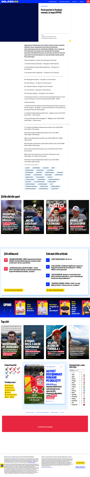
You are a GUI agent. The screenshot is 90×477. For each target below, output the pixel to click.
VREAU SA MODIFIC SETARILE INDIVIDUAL (80, 467)
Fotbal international (64, 1)
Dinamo (73, 379)
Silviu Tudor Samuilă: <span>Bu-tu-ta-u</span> (26, 307)
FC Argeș (74, 381)
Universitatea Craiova (11, 394)
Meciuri (76, 370)
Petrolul (73, 385)
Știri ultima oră (11, 254)
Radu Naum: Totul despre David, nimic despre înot (71, 307)
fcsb (13, 397)
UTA (73, 402)
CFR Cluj (8, 392)
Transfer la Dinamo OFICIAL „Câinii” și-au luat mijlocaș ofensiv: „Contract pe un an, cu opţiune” (56, 217)
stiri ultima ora (9, 385)
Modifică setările (54, 412)
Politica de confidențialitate (42, 412)
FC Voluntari (74, 396)
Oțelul (73, 392)
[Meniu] (88, 1)
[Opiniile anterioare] (4, 311)
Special (81, 1)
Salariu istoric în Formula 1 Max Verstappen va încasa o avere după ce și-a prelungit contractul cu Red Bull (56, 342)
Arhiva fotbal (44, 6)
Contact (62, 412)
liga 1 (7, 397)
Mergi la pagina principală (56, 290)
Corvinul (74, 386)
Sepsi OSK (74, 394)
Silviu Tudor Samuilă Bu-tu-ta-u (65, 260)
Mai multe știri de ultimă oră (14, 290)
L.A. (43, 35)
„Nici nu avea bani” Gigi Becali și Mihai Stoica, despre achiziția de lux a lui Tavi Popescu (33, 217)
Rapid (73, 377)
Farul (73, 389)
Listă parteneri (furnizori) (46, 467)
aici (19, 469)
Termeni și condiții (30, 412)
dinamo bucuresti (10, 390)
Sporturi (74, 1)
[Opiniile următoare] (10, 311)
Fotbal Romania (52, 1)
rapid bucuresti (9, 387)
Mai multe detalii (31, 462)
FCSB (73, 375)
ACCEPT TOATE (80, 462)
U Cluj (73, 383)
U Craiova (74, 391)
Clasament (72, 370)
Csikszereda (74, 404)
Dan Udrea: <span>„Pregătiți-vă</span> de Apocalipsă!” (48, 307)
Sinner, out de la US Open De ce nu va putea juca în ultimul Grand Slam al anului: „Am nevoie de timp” (79, 217)
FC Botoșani (74, 400)
